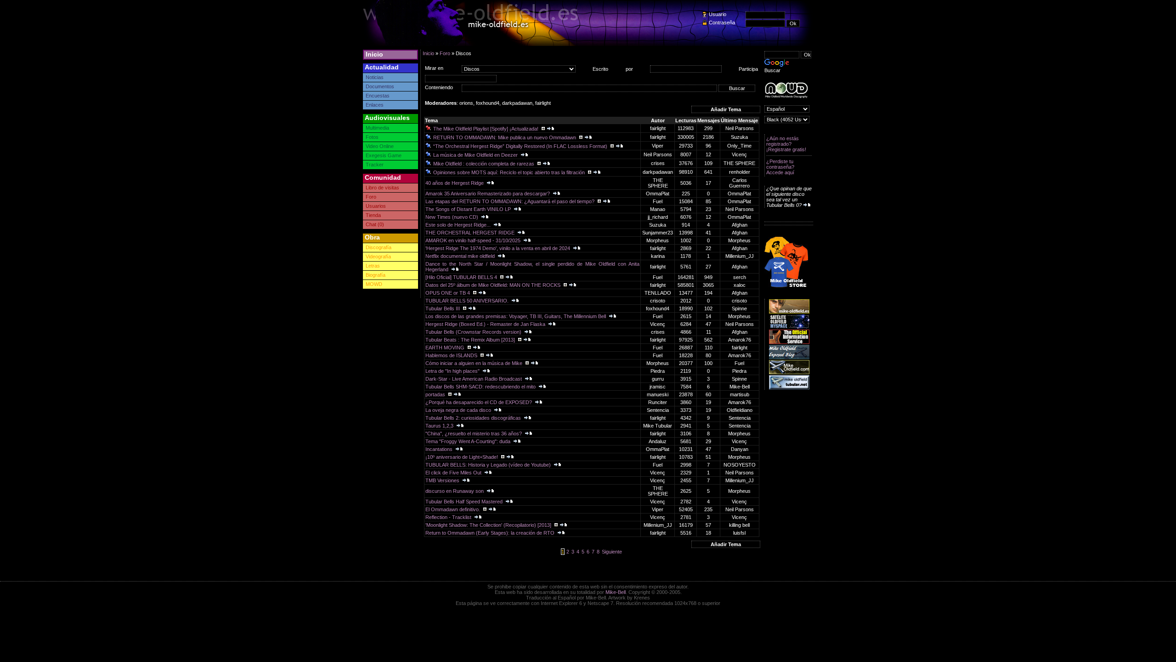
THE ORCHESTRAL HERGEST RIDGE (470, 232)
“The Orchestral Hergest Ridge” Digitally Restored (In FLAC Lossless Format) (521, 146)
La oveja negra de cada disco (458, 410)
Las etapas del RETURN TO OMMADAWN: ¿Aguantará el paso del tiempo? (510, 201)
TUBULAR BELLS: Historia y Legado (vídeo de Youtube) (488, 465)
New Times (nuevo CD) (452, 217)
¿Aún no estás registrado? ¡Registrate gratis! (786, 144)
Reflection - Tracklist (449, 517)
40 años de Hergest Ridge (455, 183)
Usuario (717, 14)
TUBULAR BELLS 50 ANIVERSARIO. (467, 300)
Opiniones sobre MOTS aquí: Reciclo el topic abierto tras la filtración (509, 172)
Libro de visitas (382, 187)
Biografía (375, 275)
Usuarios (376, 206)
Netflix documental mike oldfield (460, 256)
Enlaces (375, 105)
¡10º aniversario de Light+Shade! (462, 457)
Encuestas (378, 95)
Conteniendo (439, 87)
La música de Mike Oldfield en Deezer (476, 155)
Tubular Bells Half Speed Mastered (464, 501)
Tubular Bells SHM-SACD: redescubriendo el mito (481, 386)
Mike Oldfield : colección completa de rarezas (484, 163)
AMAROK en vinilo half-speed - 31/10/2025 (473, 240)
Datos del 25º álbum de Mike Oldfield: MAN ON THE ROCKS (493, 285)
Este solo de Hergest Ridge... (458, 225)
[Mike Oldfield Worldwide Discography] (786, 90)
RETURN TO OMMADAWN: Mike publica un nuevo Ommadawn (505, 137)
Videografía (378, 256)
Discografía (378, 247)
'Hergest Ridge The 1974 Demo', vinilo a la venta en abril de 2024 (498, 248)
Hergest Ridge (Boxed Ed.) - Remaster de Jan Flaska (486, 324)
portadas (436, 394)
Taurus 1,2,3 (440, 425)
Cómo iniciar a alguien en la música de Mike (474, 363)
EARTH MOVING (445, 347)
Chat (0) (375, 224)
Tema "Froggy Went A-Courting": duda (468, 441)
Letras (373, 265)
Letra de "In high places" (453, 371)
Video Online (380, 146)
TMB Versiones (443, 480)
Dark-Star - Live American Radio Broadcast (474, 379)
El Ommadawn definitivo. (453, 509)
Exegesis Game (383, 155)
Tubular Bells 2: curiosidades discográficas (473, 418)
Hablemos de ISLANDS (452, 355)
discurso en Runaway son (455, 491)
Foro (371, 197)
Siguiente (612, 551)
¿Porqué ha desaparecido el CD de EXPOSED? (479, 402)
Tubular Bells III (443, 308)
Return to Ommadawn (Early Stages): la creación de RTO (490, 533)
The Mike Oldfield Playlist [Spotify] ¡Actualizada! (486, 128)
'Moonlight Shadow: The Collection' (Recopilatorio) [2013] (489, 525)
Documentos (380, 86)
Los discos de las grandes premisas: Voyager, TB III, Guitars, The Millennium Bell (516, 316)
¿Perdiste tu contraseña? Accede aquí (780, 167)
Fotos (372, 137)
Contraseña (722, 22)
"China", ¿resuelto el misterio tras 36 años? (474, 433)
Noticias (375, 77)
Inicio (374, 54)
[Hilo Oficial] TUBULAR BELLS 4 (461, 277)
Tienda (373, 215)
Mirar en (434, 68)
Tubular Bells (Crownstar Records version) (474, 332)
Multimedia (377, 128)
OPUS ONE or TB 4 (448, 293)
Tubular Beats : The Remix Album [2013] (470, 339)
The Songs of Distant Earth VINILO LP (468, 209)
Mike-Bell (615, 592)
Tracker (375, 164)
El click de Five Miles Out (454, 472)
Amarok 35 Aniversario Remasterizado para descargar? (488, 193)
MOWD (374, 284)
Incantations (439, 449)
